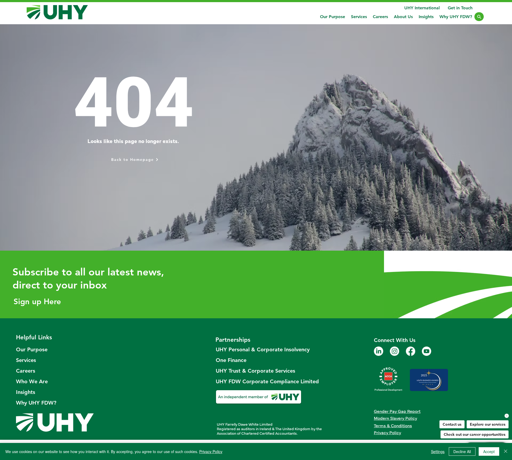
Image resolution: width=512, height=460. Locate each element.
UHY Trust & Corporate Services (255, 371)
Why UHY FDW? (36, 403)
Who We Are (32, 381)
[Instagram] (394, 351)
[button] (359, 16)
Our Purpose (31, 349)
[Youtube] (426, 351)
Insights (25, 392)
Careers (25, 371)
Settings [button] (438, 451)
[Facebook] (410, 351)
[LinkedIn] (378, 351)
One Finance (231, 360)
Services (26, 360)
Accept (489, 451)
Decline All (462, 451)
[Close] (479, 16)
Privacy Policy (210, 451)
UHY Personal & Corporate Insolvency (259, 349)
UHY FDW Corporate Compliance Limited (259, 381)
